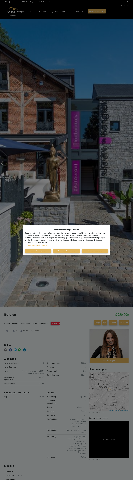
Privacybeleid (42, 245)
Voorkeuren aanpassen (95, 251)
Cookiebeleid (30, 245)
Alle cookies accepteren (38, 251)
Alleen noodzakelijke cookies (66, 251)
